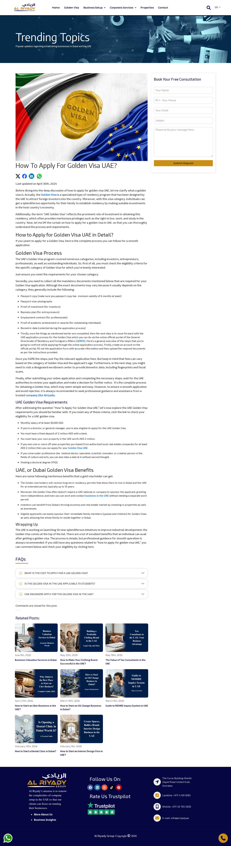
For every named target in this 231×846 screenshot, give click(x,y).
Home (56, 7)
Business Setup (93, 7)
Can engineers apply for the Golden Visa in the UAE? (59, 594)
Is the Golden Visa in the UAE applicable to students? (60, 583)
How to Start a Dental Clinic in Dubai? (35, 751)
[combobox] (157, 100)
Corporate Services (121, 7)
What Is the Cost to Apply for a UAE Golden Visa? (57, 572)
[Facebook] (90, 787)
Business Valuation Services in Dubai (36, 659)
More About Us (43, 814)
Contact (163, 7)
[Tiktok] (112, 787)
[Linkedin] (97, 787)
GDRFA (80, 340)
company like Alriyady (40, 395)
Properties (147, 7)
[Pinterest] (119, 787)
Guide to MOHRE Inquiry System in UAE (126, 705)
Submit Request (183, 163)
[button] (94, 7)
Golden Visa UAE (78, 447)
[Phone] (223, 838)
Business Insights (45, 820)
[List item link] (175, 782)
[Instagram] (104, 787)
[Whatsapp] (8, 838)
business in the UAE (97, 495)
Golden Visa (71, 7)
